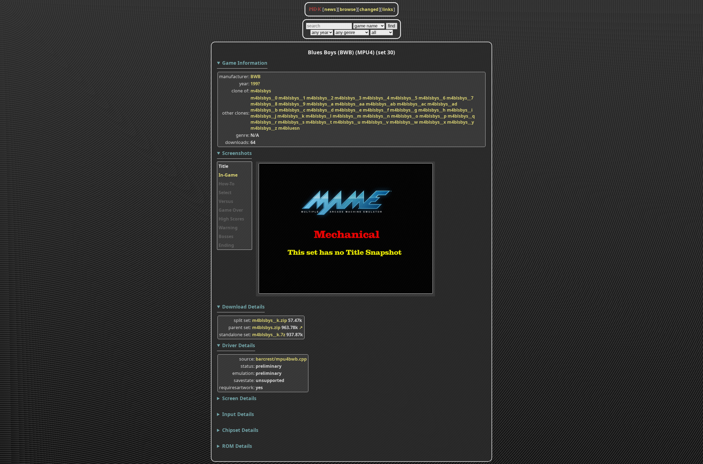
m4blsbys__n (376, 116)
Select (225, 192)
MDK (315, 9)
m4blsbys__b (264, 110)
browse (348, 9)
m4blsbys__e (348, 110)
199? (255, 84)
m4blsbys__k (291, 116)
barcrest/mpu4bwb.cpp (281, 359)
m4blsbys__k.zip (269, 320)
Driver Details (238, 345)
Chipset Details (240, 430)
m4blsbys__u (347, 122)
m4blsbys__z (263, 128)
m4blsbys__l (318, 116)
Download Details (243, 306)
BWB (255, 76)
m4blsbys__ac (411, 104)
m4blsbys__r (263, 122)
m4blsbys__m (347, 116)
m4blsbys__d (320, 110)
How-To (227, 184)
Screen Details (239, 398)
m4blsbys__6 (432, 98)
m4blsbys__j (263, 116)
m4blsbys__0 (263, 98)
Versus (226, 201)
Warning (228, 228)
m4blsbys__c (292, 110)
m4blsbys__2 (319, 98)
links (387, 9)
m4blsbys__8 (263, 104)
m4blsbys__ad (442, 104)
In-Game (228, 175)
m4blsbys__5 (403, 98)
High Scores (231, 219)
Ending (226, 245)
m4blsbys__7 (460, 98)
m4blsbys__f (376, 110)
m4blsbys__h (432, 110)
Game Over (231, 210)
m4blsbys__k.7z (268, 335)
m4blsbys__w (404, 122)
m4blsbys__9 (291, 104)
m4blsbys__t (319, 122)
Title (223, 166)
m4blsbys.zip (266, 327)
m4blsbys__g (403, 110)
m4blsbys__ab (381, 104)
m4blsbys (260, 91)
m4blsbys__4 (375, 98)
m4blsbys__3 (347, 98)
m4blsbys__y (460, 122)
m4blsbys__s (291, 122)
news (330, 9)
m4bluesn (289, 128)
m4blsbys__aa (350, 104)
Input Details (238, 414)
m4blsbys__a (320, 104)
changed (368, 9)
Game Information (244, 63)
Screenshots (237, 153)
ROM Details (237, 446)
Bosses (226, 236)
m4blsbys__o (404, 116)
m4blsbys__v (375, 122)
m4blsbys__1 (291, 98)
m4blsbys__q (461, 116)
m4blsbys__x (432, 122)
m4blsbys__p (433, 116)
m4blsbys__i (460, 110)
